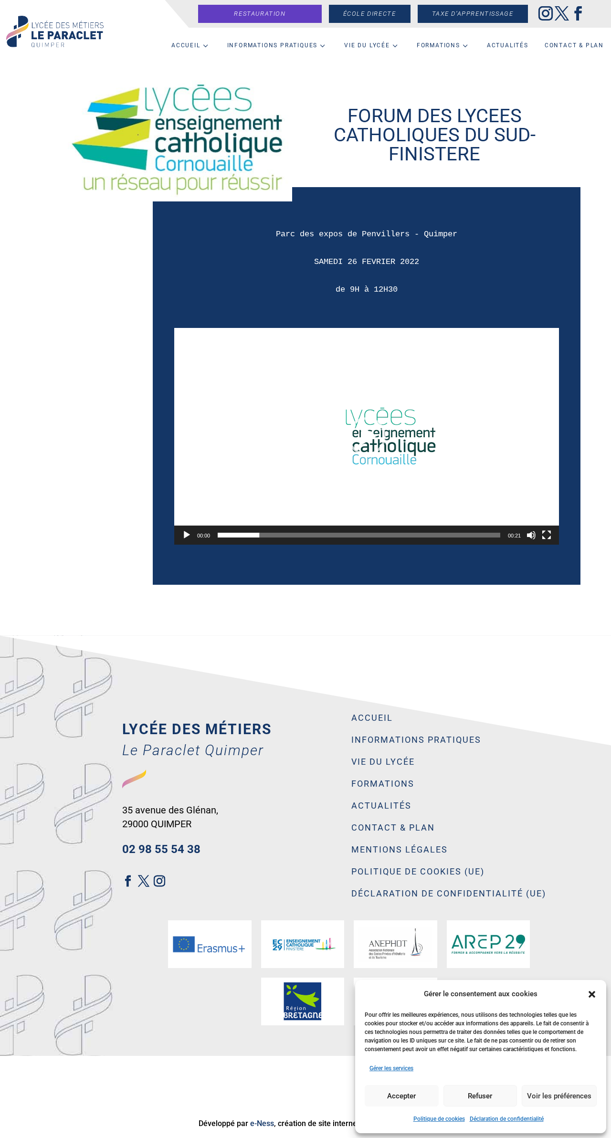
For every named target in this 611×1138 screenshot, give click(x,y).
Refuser (480, 1096)
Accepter (401, 1096)
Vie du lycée (367, 45)
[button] (592, 994)
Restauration (259, 13)
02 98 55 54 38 (161, 849)
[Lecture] (186, 535)
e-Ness (262, 1123)
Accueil (185, 45)
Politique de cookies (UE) (418, 871)
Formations (438, 45)
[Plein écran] (546, 535)
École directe (369, 13)
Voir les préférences (559, 1096)
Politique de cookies (439, 1119)
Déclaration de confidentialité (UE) (448, 893)
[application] (366, 436)
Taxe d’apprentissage (473, 13)
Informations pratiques (272, 45)
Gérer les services (391, 1068)
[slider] (359, 535)
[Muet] (531, 535)
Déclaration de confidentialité (507, 1119)
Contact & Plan (574, 45)
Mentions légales (399, 849)
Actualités (507, 45)
